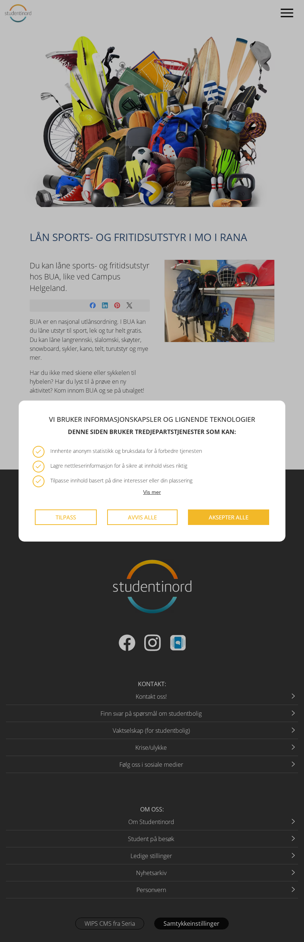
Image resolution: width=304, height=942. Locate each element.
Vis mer (152, 492)
